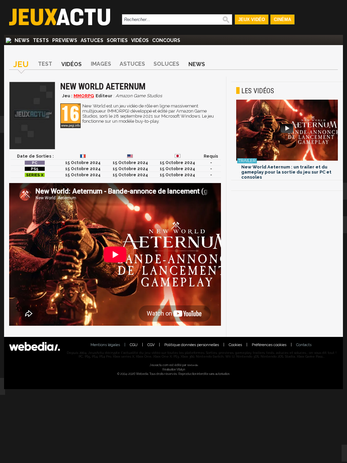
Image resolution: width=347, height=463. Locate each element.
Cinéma (282, 19)
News (22, 40)
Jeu (21, 64)
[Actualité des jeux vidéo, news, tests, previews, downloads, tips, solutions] (8, 40)
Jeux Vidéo (251, 19)
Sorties (117, 40)
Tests (41, 40)
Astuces (92, 40)
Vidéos (140, 40)
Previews (64, 40)
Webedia (192, 365)
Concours (166, 40)
